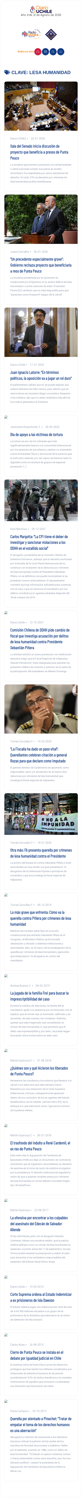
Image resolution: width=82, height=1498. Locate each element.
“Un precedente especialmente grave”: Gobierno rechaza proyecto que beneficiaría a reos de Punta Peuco (41, 264)
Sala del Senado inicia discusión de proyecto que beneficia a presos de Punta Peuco (39, 151)
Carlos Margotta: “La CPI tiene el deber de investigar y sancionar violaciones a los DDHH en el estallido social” (39, 542)
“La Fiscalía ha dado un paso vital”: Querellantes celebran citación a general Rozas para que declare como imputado (38, 754)
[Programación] (45, 51)
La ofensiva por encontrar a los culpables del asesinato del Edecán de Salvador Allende (39, 1223)
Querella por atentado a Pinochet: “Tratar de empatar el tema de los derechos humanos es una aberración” (41, 1424)
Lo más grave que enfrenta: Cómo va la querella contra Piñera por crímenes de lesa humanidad (40, 918)
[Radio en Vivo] (37, 51)
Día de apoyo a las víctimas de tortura (36, 434)
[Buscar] (53, 51)
